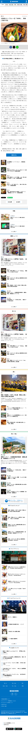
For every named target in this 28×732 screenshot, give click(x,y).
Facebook (12, 694)
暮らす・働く (20, 4)
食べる (7, 4)
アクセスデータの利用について (7, 702)
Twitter (15, 694)
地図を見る (14, 155)
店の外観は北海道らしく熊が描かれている (13, 58)
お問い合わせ (4, 704)
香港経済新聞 (14, 2)
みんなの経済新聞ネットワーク (14, 719)
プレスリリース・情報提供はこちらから (9, 700)
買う (15, 4)
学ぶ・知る (25, 4)
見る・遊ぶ (11, 4)
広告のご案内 (4, 706)
